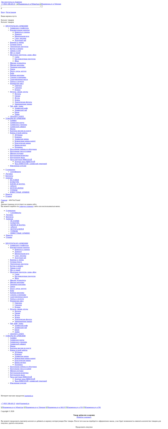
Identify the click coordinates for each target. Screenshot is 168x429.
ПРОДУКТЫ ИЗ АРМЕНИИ (16, 26)
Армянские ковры (22, 139)
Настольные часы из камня (20, 151)
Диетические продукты (19, 46)
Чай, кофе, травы (16, 106)
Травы (17, 114)
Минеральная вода (22, 36)
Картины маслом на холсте (20, 131)
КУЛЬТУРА (14, 182)
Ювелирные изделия (18, 166)
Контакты (9, 176)
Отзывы (8, 196)
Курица (17, 90)
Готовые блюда (16, 44)
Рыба (12, 73)
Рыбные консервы (17, 75)
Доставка (9, 174)
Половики (19, 147)
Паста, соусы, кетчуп (18, 71)
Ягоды (17, 98)
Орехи (12, 69)
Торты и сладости (17, 81)
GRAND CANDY (17, 116)
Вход (3, 12)
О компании (10, 170)
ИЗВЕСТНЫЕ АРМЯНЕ (19, 192)
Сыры (17, 57)
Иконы (12, 129)
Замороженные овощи (23, 104)
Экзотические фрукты (23, 102)
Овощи (17, 96)
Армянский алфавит (18, 127)
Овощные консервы (18, 67)
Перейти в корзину (84, 417)
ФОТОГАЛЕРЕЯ (16, 188)
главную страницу (26, 206)
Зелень (17, 100)
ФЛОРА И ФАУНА (17, 184)
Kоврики (18, 137)
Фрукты (18, 94)
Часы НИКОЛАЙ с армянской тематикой (31, 164)
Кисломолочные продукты (25, 59)
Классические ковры (23, 143)
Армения (9, 178)
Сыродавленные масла (19, 79)
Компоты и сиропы (22, 32)
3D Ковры (19, 135)
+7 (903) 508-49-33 (8, 4)
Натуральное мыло (17, 157)
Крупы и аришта (16, 49)
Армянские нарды (17, 123)
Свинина (18, 88)
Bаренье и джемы (17, 42)
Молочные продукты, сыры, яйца (23, 55)
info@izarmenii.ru (22, 403)
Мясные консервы (17, 65)
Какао (17, 112)
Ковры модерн (20, 145)
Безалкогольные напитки (20, 30)
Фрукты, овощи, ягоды (19, 92)
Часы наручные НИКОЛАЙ (21, 160)
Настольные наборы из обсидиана (23, 149)
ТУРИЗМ (13, 190)
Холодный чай (20, 40)
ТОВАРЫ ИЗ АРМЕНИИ (15, 118)
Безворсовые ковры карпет (25, 141)
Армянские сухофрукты (19, 28)
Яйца (17, 61)
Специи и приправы (18, 77)
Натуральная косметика (19, 155)
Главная (4, 200)
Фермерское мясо (17, 83)
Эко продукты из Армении (11, 2)
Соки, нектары (20, 38)
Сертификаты (15, 172)
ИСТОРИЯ (14, 180)
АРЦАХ (13, 186)
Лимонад (18, 34)
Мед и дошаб (15, 53)
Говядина (18, 86)
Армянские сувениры (18, 125)
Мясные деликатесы (18, 63)
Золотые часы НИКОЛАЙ (25, 162)
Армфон (13, 120)
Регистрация (11, 12)
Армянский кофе (21, 108)
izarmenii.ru (28, 396)
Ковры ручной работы (18, 133)
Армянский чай (21, 110)
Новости (8, 194)
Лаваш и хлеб (15, 51)
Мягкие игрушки (16, 153)
